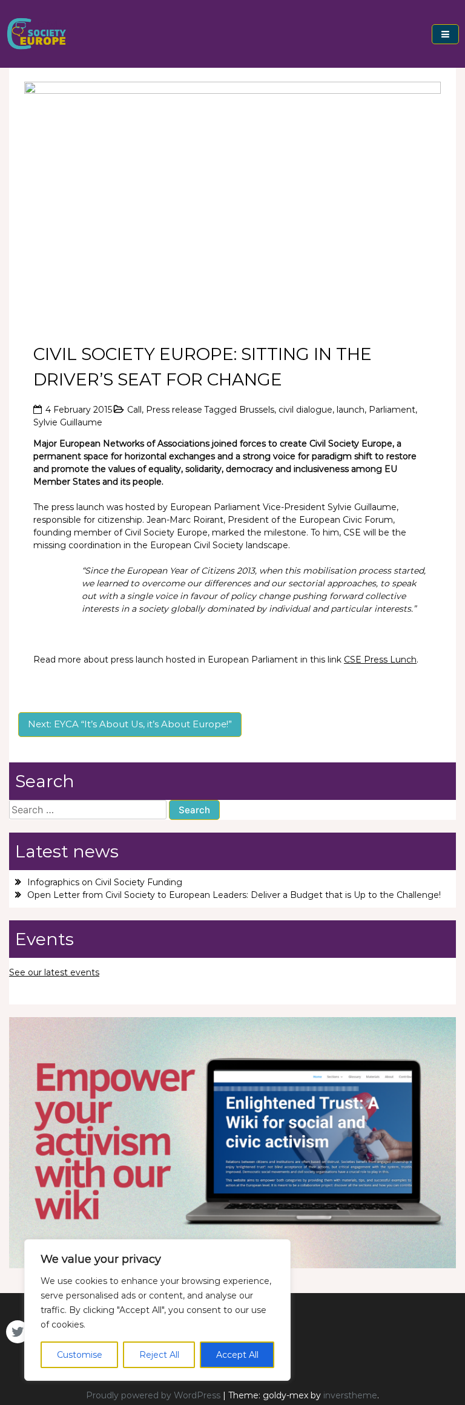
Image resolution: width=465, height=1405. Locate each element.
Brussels (256, 409)
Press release (174, 409)
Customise (79, 1354)
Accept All (237, 1354)
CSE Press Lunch (380, 659)
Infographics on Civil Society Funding (104, 882)
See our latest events (54, 972)
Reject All (159, 1354)
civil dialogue (305, 409)
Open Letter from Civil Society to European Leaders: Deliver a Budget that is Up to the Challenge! (234, 894)
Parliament (392, 409)
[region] (157, 1310)
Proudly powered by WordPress (154, 1395)
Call (134, 409)
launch (350, 409)
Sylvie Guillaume (67, 422)
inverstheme (350, 1395)
